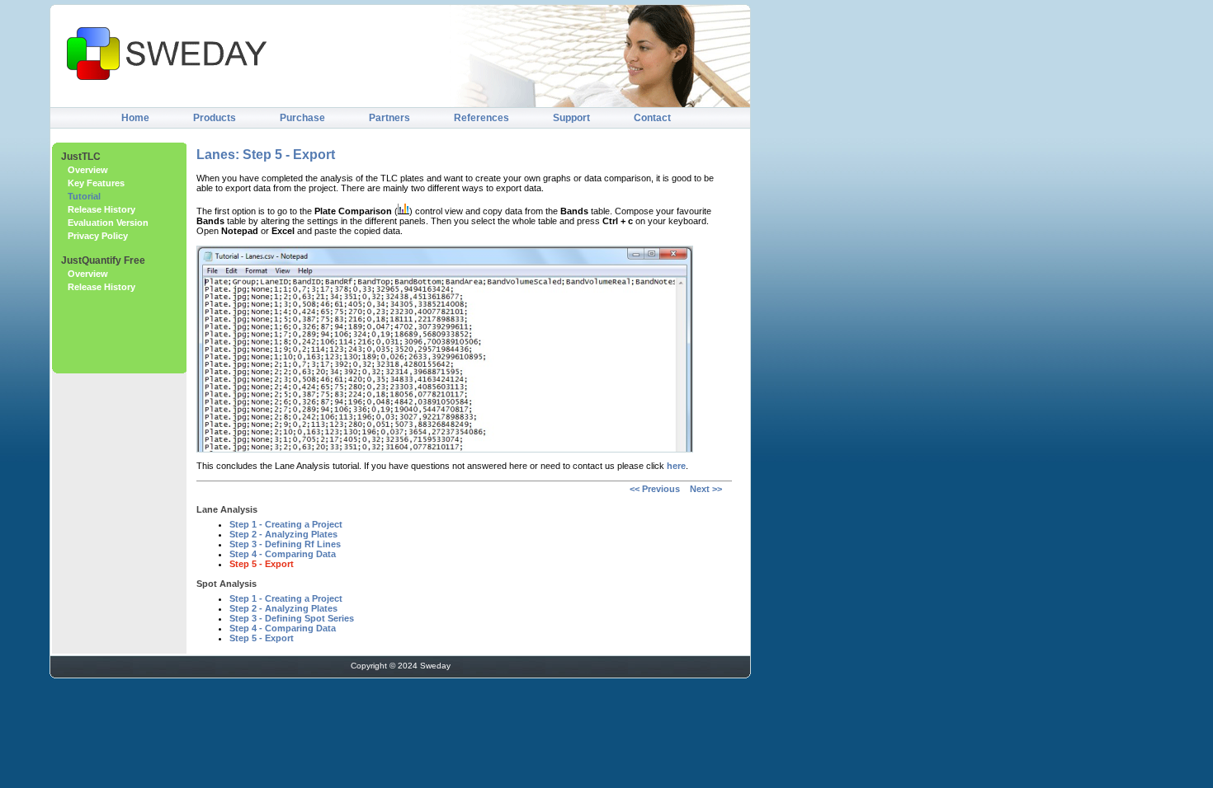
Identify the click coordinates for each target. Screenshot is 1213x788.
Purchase (302, 118)
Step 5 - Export (261, 564)
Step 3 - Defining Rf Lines (285, 544)
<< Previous (655, 489)
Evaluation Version (108, 222)
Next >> (704, 489)
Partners (389, 118)
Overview (88, 170)
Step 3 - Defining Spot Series (291, 618)
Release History (101, 209)
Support (571, 118)
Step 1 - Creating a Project (285, 524)
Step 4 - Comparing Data (282, 554)
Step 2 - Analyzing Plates (283, 534)
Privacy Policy (98, 236)
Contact (652, 118)
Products (214, 118)
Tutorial (84, 196)
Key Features (96, 183)
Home (135, 118)
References (481, 118)
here (676, 466)
